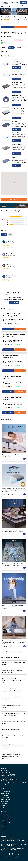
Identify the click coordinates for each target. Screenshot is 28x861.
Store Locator (4, 826)
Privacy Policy (4, 824)
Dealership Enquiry (5, 822)
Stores (2, 6)
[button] (14, 183)
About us (3, 805)
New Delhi (12, 6)
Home (12, 2)
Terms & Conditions (5, 799)
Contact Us (3, 828)
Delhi (7, 6)
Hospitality (17, 2)
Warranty (3, 830)
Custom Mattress (5, 793)
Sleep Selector (4, 801)
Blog (2, 832)
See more (8, 456)
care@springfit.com (8, 780)
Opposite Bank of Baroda (20, 6)
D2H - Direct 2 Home (6, 816)
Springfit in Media (5, 820)
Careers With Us (5, 814)
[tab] (4, 47)
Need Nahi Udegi (5, 797)
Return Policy (4, 803)
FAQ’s (2, 807)
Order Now (17, 67)
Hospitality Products (5, 791)
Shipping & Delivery (5, 818)
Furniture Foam (4, 795)
